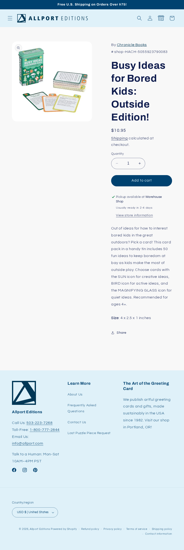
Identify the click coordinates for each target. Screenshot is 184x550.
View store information (134, 215)
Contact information (158, 534)
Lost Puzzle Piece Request (89, 433)
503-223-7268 (39, 423)
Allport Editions (40, 529)
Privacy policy (113, 529)
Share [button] (121, 332)
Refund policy (90, 529)
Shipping (119, 138)
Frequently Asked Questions (82, 408)
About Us (75, 394)
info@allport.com (27, 443)
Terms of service (136, 529)
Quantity (117, 153)
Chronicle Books (132, 45)
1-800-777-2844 (45, 430)
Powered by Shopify (64, 529)
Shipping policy (162, 529)
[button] (10, 18)
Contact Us (77, 422)
